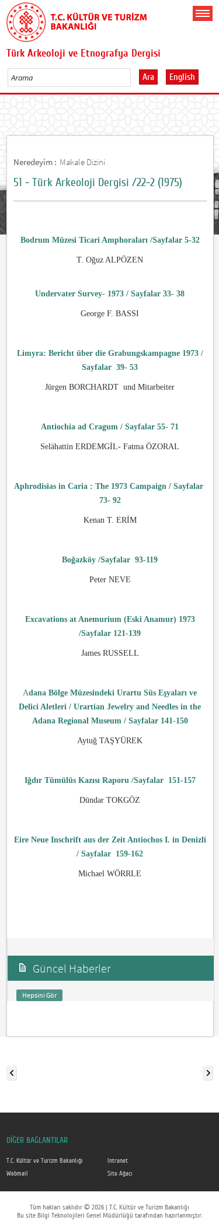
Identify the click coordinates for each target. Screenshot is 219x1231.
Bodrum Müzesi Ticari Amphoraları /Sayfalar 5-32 (110, 240)
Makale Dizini (82, 161)
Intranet (117, 1160)
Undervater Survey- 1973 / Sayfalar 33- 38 (110, 293)
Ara (148, 77)
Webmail (17, 1173)
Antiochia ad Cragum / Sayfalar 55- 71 (110, 426)
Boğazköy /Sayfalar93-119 (110, 559)
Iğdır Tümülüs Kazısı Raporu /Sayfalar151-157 (110, 780)
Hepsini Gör (39, 995)
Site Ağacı (120, 1173)
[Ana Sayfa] (76, 20)
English (182, 77)
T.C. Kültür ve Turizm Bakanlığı (44, 1160)
